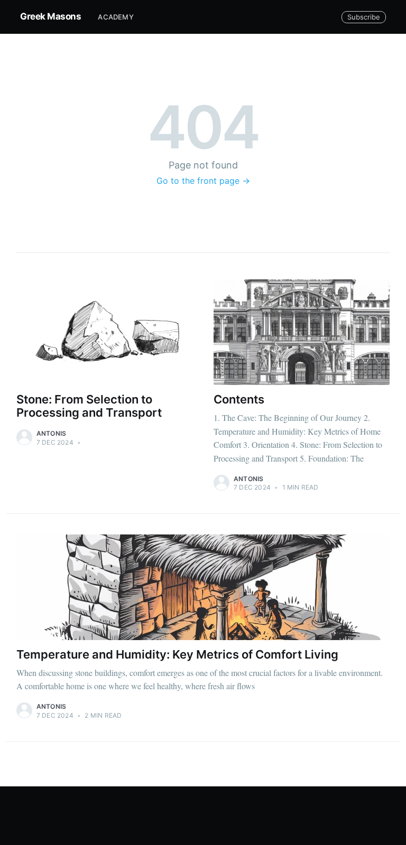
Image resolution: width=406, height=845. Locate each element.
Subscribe (363, 17)
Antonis (51, 433)
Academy (115, 17)
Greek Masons (50, 16)
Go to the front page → (203, 180)
